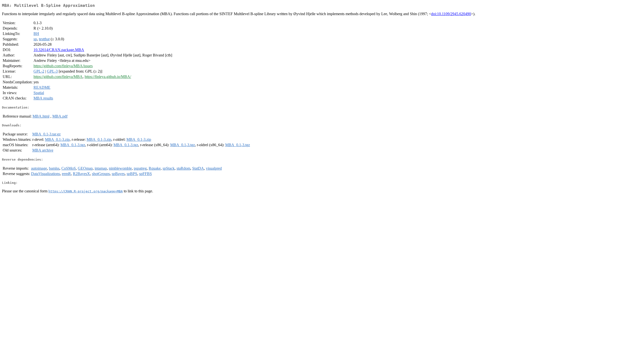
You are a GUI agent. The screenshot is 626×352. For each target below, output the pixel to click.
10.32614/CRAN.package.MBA (59, 50)
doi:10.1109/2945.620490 (451, 14)
